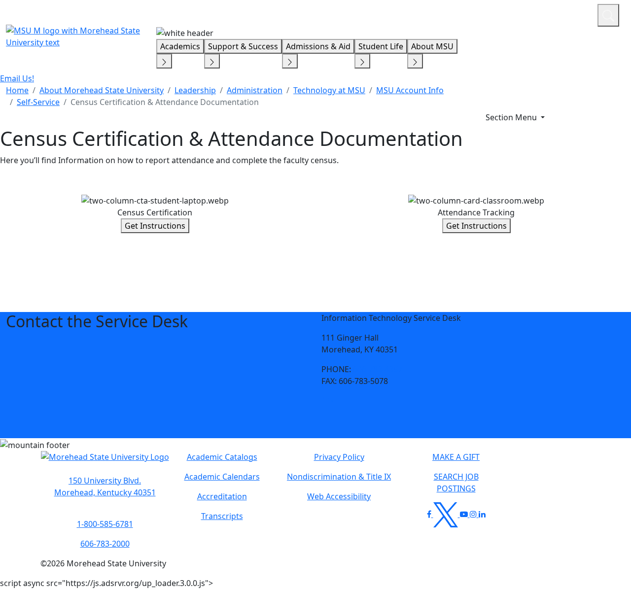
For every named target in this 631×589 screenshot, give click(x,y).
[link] (323, 400)
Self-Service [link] (38, 102)
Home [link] (17, 90)
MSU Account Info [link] (410, 90)
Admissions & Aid (318, 46)
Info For (402, 13)
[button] (323, 401)
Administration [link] (254, 90)
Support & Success (243, 46)
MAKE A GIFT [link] (456, 456)
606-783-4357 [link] (377, 369)
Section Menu (512, 117)
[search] (608, 15)
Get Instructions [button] (155, 225)
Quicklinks (461, 13)
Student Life (380, 46)
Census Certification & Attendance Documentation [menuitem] (164, 102)
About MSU (432, 46)
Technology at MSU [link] (329, 90)
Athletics (572, 13)
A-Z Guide (524, 13)
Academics (180, 46)
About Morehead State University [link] (101, 90)
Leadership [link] (195, 90)
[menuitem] (17, 90)
